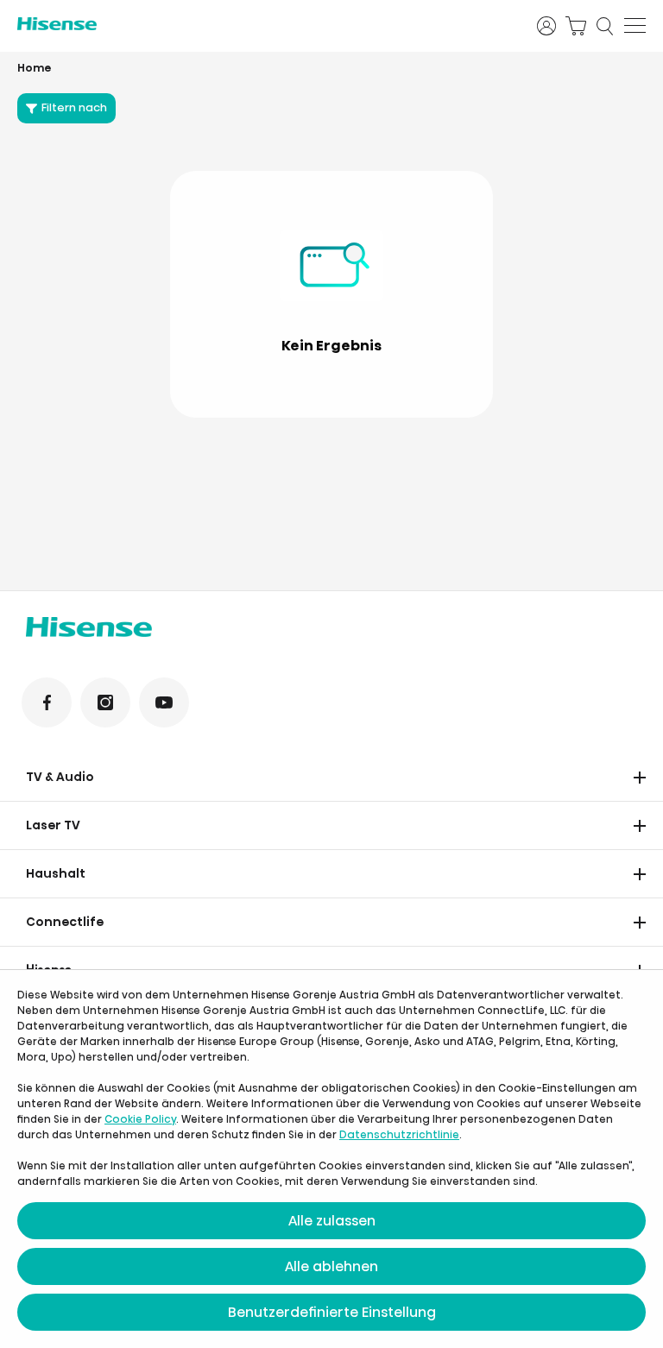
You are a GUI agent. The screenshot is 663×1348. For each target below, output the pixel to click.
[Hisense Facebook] (47, 702)
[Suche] (605, 26)
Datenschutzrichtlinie (399, 1134)
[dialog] (331, 1159)
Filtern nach (74, 107)
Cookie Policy (140, 1119)
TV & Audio (60, 776)
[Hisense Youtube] (164, 702)
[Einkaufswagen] (575, 26)
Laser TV (53, 825)
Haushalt (55, 873)
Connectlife (65, 921)
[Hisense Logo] (266, 23)
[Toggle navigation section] (640, 778)
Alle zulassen (332, 1221)
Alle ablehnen (331, 1266)
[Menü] (635, 26)
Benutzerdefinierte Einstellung (332, 1312)
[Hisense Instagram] (105, 702)
